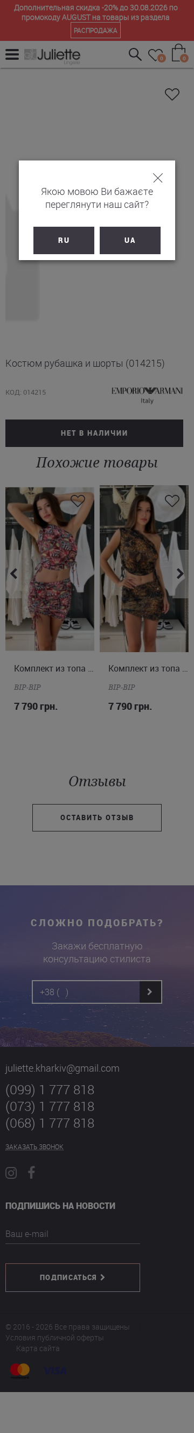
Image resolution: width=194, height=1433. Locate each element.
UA (130, 240)
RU (64, 240)
